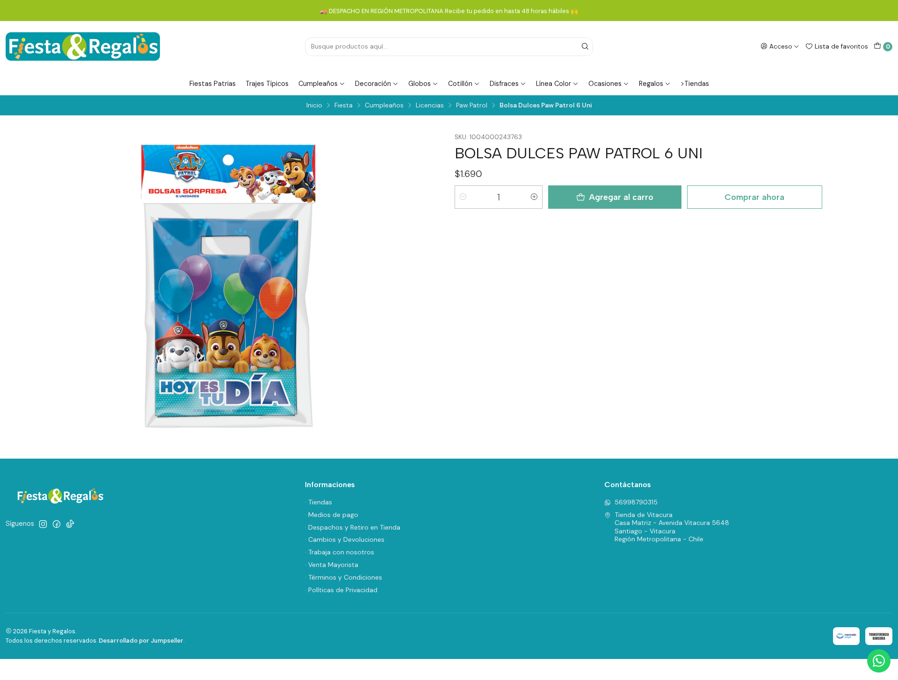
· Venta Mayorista (331, 564)
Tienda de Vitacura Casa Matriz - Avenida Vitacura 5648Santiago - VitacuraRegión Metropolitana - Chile (672, 527)
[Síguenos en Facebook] (56, 524)
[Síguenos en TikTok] (70, 524)
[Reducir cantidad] (463, 197)
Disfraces (504, 83)
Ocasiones (605, 83)
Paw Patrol (471, 105)
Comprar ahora (754, 197)
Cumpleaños (318, 83)
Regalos (651, 83)
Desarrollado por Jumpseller (141, 641)
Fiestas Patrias (212, 83)
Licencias (430, 105)
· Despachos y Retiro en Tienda (352, 527)
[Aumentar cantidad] (534, 197)
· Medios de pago (331, 514)
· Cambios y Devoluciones (344, 539)
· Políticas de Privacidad (341, 590)
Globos (419, 83)
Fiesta (343, 105)
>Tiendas (695, 83)
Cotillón (460, 83)
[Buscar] (585, 46)
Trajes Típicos (267, 83)
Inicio (314, 105)
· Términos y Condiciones (343, 577)
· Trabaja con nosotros (339, 552)
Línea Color (553, 83)
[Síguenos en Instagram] (43, 524)
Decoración (373, 83)
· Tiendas (318, 502)
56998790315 (636, 502)
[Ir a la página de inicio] (83, 46)
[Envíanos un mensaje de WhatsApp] (879, 661)
